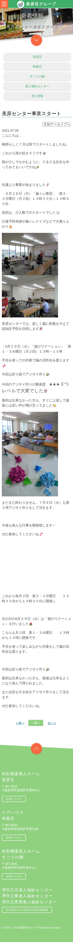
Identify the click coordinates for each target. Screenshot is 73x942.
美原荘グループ (41, 4)
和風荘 (37, 66)
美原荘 (37, 56)
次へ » (52, 723)
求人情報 (37, 96)
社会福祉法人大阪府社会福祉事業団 (27, 910)
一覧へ (35, 723)
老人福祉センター (37, 86)
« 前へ (20, 723)
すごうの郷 (37, 76)
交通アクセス (14, 799)
